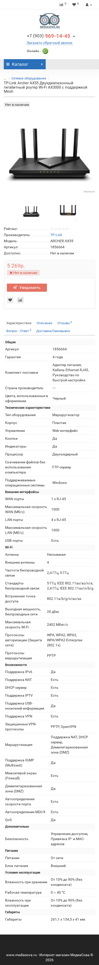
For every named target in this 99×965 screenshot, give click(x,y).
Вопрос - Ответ (18, 331)
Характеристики (18, 323)
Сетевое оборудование (28, 78)
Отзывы (64, 323)
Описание (44, 323)
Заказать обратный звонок (50, 43)
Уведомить (30, 287)
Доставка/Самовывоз (53, 331)
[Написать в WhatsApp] (44, 51)
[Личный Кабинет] (88, 4)
